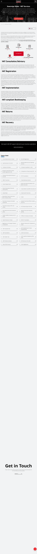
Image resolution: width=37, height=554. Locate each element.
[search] (35, 1)
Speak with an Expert (18, 18)
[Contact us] (35, 549)
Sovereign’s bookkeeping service (8, 108)
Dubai (4, 24)
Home (2, 24)
